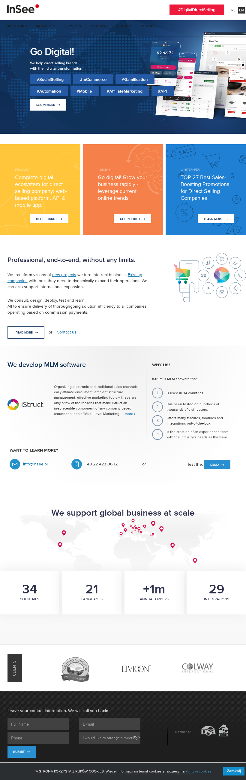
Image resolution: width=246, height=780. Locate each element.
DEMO (215, 464)
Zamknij (234, 771)
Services (72, 26)
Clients (124, 26)
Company (99, 26)
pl (233, 10)
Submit (19, 752)
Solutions (17, 26)
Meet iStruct (47, 219)
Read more (25, 332)
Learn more (46, 104)
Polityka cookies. (198, 771)
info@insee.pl (35, 464)
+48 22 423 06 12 (101, 464)
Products (45, 26)
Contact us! (67, 332)
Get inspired (130, 219)
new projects (64, 274)
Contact (148, 26)
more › (130, 414)
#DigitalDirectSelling (196, 10)
